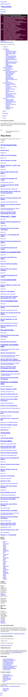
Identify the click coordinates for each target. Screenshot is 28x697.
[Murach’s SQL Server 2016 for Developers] (9, 483)
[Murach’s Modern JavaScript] (3, 157)
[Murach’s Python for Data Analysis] (3, 461)
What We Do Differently (9, 37)
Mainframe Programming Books (10, 21)
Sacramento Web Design (15, 686)
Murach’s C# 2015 (5, 481)
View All (8, 15)
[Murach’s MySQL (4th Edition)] (3, 261)
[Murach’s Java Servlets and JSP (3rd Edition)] (9, 201)
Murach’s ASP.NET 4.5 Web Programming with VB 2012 (8, 212)
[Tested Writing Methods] (3, 435)
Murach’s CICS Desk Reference (9, 405)
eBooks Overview (23, 22)
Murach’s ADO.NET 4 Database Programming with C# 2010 (9, 297)
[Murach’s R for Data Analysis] (3, 339)
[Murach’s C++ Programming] (5, 532)
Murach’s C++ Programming (8, 534)
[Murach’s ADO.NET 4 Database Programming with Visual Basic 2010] (11, 356)
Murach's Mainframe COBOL (9, 389)
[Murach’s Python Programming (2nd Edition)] (3, 238)
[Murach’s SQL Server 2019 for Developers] (4, 501)
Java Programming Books (19, 17)
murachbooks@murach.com (6, 645)
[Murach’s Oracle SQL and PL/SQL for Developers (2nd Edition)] (8, 495)
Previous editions (6, 441)
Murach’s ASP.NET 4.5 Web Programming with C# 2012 (8, 524)
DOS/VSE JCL (5, 430)
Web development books (9, 145)
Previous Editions (7, 22)
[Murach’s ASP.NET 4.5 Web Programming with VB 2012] (11, 209)
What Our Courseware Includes (10, 31)
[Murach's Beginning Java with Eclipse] (9, 316)
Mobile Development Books (9, 19)
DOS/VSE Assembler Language (9, 424)
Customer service (6, 674)
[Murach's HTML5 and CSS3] (3, 489)
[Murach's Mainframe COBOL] (7, 386)
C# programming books (8, 279)
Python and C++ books (8, 661)
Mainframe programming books (9, 668)
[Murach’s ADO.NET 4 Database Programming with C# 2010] (8, 294)
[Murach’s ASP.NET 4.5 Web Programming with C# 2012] (6, 520)
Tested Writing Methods (7, 438)
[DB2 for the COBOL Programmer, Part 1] (11, 409)
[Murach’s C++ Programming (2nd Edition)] (3, 232)
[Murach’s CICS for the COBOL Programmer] (9, 396)
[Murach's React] (3, 147)
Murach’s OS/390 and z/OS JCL (9, 394)
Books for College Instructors (10, 39)
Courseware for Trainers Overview (18, 29)
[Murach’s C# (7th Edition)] (3, 473)
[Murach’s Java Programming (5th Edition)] (9, 455)
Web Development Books (15, 15)
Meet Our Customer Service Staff (10, 28)
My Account (3, 11)
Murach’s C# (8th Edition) (8, 291)
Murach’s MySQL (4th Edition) (9, 263)
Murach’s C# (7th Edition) (8, 476)
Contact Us (20, 28)
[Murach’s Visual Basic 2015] (11, 350)
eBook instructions (7, 679)
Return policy (6, 676)
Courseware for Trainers (6, 29)
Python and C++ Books (8, 16)
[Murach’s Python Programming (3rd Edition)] (3, 219)
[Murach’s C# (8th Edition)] (3, 288)
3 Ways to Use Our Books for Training (11, 30)
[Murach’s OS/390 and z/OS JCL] (7, 391)
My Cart (2, 9)
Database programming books (11, 252)
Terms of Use (6, 689)
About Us (24, 35)
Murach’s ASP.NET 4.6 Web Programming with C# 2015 (8, 447)
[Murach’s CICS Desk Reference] (7, 403)
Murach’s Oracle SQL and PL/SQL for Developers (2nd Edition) (10, 498)
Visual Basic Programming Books (19, 18)
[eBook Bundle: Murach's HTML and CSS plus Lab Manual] (9, 188)
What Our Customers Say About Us (11, 38)
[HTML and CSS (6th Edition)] (3, 152)
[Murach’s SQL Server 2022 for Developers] (3, 266)
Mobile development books (9, 371)
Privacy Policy (6, 688)
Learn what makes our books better (3, 621)
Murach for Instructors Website (7, 42)
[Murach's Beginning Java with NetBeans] (9, 323)
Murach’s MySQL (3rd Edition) (9, 510)
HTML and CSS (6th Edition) (9, 155)
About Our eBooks (15, 22)
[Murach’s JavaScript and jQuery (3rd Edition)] (11, 514)
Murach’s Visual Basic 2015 (8, 353)
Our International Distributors (10, 25)
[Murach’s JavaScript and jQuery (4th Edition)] (3, 195)
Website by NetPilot (5, 686)
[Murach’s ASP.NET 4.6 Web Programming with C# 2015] (8, 443)
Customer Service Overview (14, 23)
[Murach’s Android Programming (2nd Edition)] (11, 375)
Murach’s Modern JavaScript (8, 160)
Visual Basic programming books (10, 666)
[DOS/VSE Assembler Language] (9, 422)
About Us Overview (8, 36)
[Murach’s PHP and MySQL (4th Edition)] (3, 169)
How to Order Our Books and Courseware (12, 34)
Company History (16, 36)
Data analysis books (7, 330)
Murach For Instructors (5, 3)
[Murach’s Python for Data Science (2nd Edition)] (3, 225)
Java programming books (9, 301)
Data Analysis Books (8, 18)
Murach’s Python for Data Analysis (10, 464)
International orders (7, 678)
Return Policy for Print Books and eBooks (12, 24)
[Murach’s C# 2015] (6, 478)
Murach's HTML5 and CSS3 (8, 492)
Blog (4, 681)
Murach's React (5, 150)
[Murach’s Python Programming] (9, 450)
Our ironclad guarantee (8, 675)
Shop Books (3, 15)
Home (2, 13)
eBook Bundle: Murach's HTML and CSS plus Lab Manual (10, 192)
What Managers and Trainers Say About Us (12, 35)
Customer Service (4, 23)
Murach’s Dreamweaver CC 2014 (9, 529)
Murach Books (4, 1)
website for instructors (3, 594)
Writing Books (20, 21)
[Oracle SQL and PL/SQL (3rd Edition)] (3, 254)
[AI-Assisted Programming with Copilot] (3, 175)
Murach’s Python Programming (9, 452)
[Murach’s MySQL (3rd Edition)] (5, 507)
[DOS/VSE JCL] (6, 427)
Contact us (5, 680)
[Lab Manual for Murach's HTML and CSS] (7, 182)
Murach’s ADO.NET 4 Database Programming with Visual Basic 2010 (10, 359)
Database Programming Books (20, 16)
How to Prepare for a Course (9, 32)
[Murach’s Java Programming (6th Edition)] (3, 303)
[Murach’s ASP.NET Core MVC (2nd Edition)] (3, 162)
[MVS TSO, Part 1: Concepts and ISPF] (6, 415)
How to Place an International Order (11, 26)
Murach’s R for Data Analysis (8, 341)
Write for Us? (17, 37)
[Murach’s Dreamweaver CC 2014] (6, 527)
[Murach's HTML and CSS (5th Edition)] (3, 466)
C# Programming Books (9, 17)
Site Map (5, 690)
